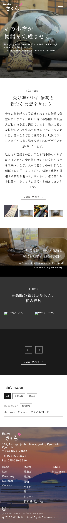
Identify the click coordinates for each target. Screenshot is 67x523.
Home (6, 466)
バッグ (28, 486)
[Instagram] (4, 509)
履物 (26, 481)
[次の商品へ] (39, 349)
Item (5, 471)
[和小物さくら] (11, 436)
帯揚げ (28, 471)
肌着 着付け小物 (33, 501)
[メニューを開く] (60, 6)
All (7, 396)
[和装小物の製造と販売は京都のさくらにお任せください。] (13, 6)
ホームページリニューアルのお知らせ (26, 412)
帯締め (28, 476)
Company (8, 476)
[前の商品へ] (28, 349)
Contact (7, 485)
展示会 (32, 396)
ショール (29, 496)
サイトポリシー (35, 513)
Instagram (58, 471)
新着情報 (18, 396)
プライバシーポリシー (13, 513)
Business (8, 480)
